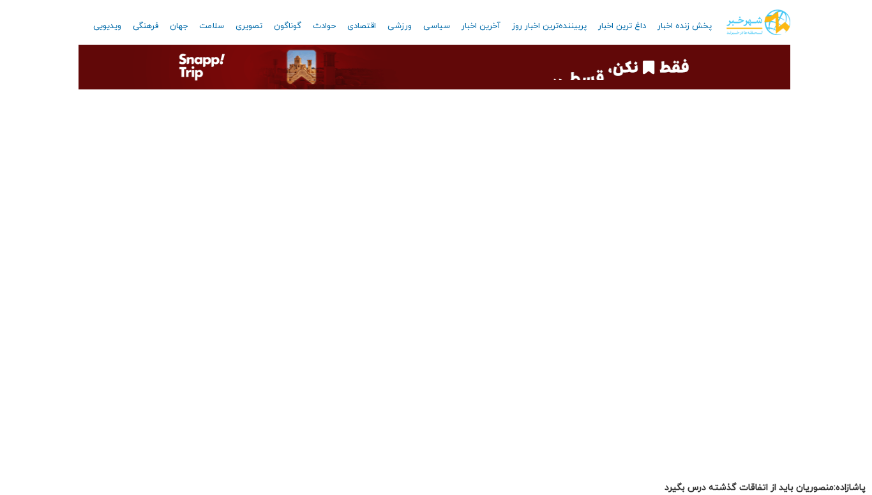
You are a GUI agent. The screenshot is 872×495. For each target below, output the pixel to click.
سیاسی (436, 26)
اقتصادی (361, 26)
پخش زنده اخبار (685, 26)
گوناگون (287, 26)
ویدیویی (107, 26)
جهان (179, 26)
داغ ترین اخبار (622, 26)
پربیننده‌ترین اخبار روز (549, 26)
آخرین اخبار (481, 26)
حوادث (324, 26)
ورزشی (399, 26)
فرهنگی (145, 26)
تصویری (249, 26)
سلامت (211, 26)
